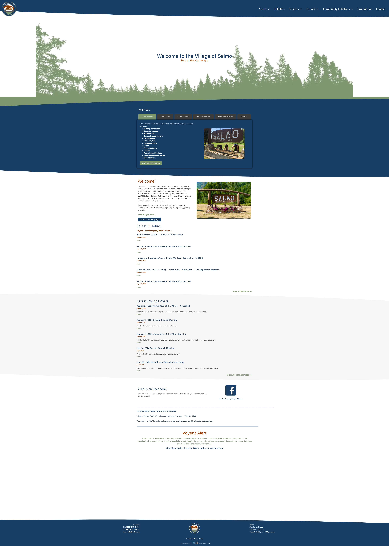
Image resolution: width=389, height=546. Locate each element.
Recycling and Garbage (153, 153)
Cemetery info (149, 141)
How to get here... (147, 214)
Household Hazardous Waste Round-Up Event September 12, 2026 (170, 258)
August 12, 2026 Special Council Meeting (157, 320)
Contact (380, 9)
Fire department (150, 143)
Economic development (153, 136)
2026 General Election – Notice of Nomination (160, 234)
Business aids (149, 133)
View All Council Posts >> (239, 375)
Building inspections (152, 129)
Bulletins (279, 9)
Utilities (147, 150)
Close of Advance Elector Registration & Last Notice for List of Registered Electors (178, 269)
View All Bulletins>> (242, 291)
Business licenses (151, 131)
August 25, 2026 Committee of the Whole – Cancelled (163, 306)
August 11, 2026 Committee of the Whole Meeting (161, 334)
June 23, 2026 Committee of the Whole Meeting (160, 362)
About (262, 9)
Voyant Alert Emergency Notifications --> (155, 231)
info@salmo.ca (134, 532)
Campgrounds (149, 138)
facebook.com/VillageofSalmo (231, 399)
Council (310, 9)
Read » (139, 240)
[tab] (147, 117)
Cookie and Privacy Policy (194, 539)
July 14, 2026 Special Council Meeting (155, 348)
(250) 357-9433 (133, 527)
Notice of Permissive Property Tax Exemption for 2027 (164, 246)
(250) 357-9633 (133, 529)
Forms (146, 146)
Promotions (364, 9)
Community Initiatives (336, 9)
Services (294, 9)
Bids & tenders (149, 158)
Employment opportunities (154, 155)
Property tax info (150, 148)
